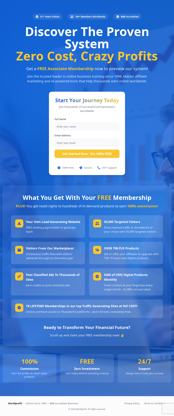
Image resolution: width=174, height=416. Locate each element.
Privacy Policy (132, 403)
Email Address (63, 135)
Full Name (60, 119)
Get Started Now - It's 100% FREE (87, 154)
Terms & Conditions (155, 403)
